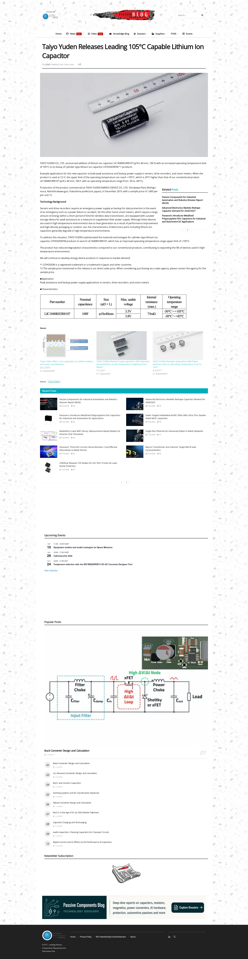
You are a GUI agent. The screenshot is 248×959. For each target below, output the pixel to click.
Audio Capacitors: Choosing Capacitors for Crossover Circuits (81, 832)
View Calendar (51, 570)
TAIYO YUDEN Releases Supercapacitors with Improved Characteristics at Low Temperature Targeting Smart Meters (122, 364)
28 (74, 437)
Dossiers (141, 33)
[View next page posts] (187, 230)
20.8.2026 (65, 406)
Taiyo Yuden (54, 381)
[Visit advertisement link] (124, 907)
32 (74, 453)
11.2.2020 (46, 64)
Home (59, 33)
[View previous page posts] (182, 230)
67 (74, 469)
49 (160, 422)
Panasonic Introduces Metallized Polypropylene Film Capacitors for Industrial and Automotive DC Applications (184, 218)
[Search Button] (203, 15)
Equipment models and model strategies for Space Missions (83, 547)
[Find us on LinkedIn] (169, 937)
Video (96, 33)
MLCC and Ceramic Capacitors (67, 783)
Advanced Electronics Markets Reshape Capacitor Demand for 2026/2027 (181, 209)
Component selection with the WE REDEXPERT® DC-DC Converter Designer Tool (93, 564)
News (75, 33)
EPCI (46, 944)
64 (160, 453)
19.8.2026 (65, 422)
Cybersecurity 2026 (63, 555)
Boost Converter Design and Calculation (71, 763)
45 (74, 422)
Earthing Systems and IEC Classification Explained (76, 793)
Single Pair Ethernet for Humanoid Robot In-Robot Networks (174, 431)
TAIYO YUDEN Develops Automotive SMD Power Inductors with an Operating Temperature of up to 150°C (177, 364)
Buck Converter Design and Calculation (66, 750)
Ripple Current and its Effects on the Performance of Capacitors (82, 842)
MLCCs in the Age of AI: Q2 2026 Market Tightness (76, 812)
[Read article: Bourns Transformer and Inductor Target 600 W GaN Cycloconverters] (134, 452)
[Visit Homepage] (124, 15)
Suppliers (160, 33)
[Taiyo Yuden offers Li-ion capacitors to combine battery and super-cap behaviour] (67, 345)
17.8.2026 (151, 434)
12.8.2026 (65, 469)
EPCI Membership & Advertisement (111, 936)
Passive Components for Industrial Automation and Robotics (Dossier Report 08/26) (182, 200)
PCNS (173, 33)
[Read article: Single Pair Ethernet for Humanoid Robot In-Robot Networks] (134, 436)
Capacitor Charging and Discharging (69, 822)
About (133, 936)
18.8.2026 (65, 437)
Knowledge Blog (121, 33)
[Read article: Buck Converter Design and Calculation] (126, 688)
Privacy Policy (86, 936)
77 (160, 434)
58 (74, 406)
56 (160, 406)
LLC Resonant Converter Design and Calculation (75, 773)
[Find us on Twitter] (174, 937)
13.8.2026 (151, 453)
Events (189, 33)
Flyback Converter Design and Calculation (72, 802)
